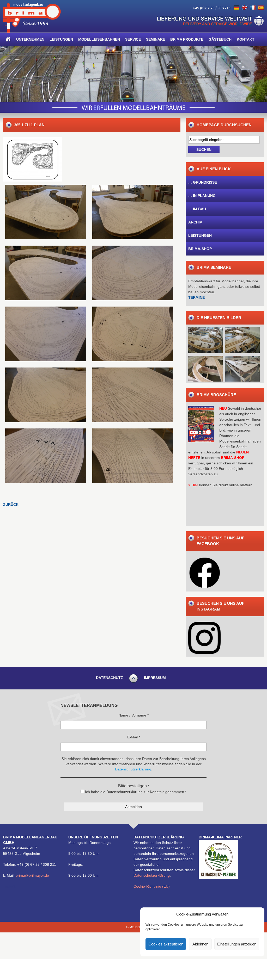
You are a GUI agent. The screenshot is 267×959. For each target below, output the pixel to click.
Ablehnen (200, 944)
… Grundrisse (202, 182)
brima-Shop (200, 249)
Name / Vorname (133, 715)
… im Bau (197, 209)
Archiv (195, 222)
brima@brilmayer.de (32, 875)
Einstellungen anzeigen (236, 944)
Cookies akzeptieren (165, 944)
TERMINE (196, 297)
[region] (133, 74)
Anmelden (133, 927)
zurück (11, 504)
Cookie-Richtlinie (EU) (152, 886)
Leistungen (61, 39)
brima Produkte (186, 39)
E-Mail (133, 737)
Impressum (155, 678)
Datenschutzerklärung (152, 875)
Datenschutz (109, 678)
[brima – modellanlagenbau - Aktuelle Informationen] (32, 31)
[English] (244, 7)
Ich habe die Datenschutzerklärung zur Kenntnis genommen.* (135, 792)
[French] (253, 7)
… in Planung (202, 196)
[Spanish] (261, 7)
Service (133, 39)
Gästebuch (220, 39)
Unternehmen (30, 39)
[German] (236, 7)
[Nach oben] (133, 682)
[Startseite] (8, 39)
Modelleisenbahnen (99, 39)
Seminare (155, 39)
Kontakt (245, 39)
